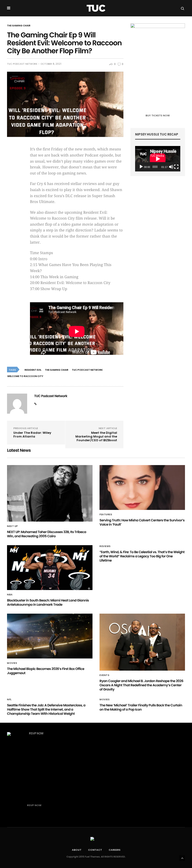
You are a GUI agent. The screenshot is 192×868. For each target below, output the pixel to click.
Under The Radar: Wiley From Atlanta (32, 434)
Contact (95, 850)
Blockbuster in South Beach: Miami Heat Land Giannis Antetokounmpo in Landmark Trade (48, 602)
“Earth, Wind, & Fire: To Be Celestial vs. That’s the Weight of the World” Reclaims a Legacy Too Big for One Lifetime (142, 556)
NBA (10, 595)
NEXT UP (12, 526)
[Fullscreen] (176, 166)
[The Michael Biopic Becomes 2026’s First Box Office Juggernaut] (49, 636)
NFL (9, 699)
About (76, 850)
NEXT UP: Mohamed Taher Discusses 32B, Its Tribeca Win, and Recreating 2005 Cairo (46, 534)
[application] (157, 158)
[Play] (141, 166)
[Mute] (171, 166)
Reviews (105, 546)
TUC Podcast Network (22, 64)
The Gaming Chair (18, 26)
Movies (12, 663)
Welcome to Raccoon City (25, 376)
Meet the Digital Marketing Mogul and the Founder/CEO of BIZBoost (96, 436)
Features (106, 514)
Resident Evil (33, 370)
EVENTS (104, 675)
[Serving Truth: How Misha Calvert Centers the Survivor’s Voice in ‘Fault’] (142, 487)
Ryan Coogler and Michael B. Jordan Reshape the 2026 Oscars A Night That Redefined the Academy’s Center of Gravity (141, 685)
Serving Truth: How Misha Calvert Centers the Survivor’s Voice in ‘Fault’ (142, 522)
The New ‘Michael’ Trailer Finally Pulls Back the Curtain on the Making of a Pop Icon (141, 707)
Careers (114, 850)
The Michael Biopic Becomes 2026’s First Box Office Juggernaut (45, 670)
